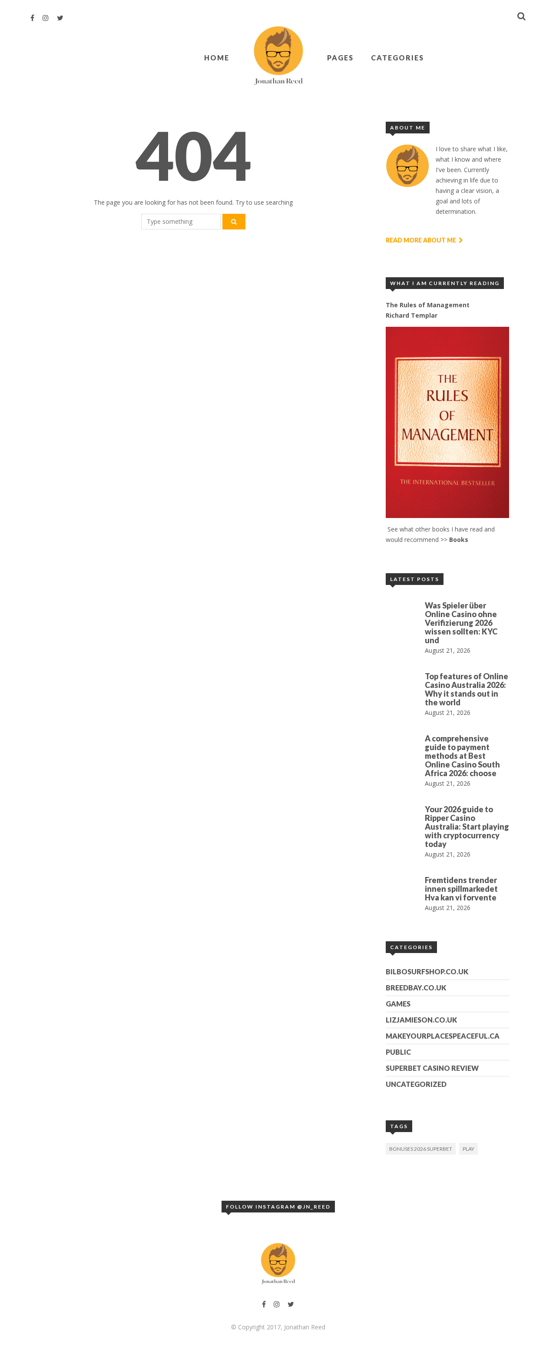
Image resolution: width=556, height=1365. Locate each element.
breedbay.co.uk (416, 987)
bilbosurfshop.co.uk (427, 971)
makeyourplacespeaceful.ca (443, 1036)
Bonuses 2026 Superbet (420, 1149)
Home (216, 57)
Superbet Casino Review (432, 1068)
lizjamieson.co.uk (421, 1020)
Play (468, 1149)
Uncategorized (416, 1084)
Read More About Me (421, 240)
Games (398, 1004)
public (398, 1052)
